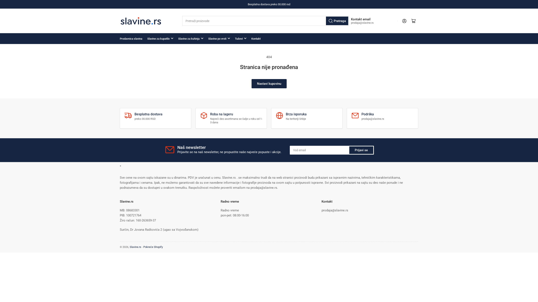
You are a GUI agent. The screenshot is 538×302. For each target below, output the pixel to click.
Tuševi (239, 38)
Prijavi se (361, 150)
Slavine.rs (135, 247)
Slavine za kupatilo (158, 38)
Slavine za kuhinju (189, 38)
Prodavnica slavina (131, 38)
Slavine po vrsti (217, 38)
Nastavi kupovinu (269, 84)
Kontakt (256, 38)
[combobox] (265, 21)
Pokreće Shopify (153, 247)
